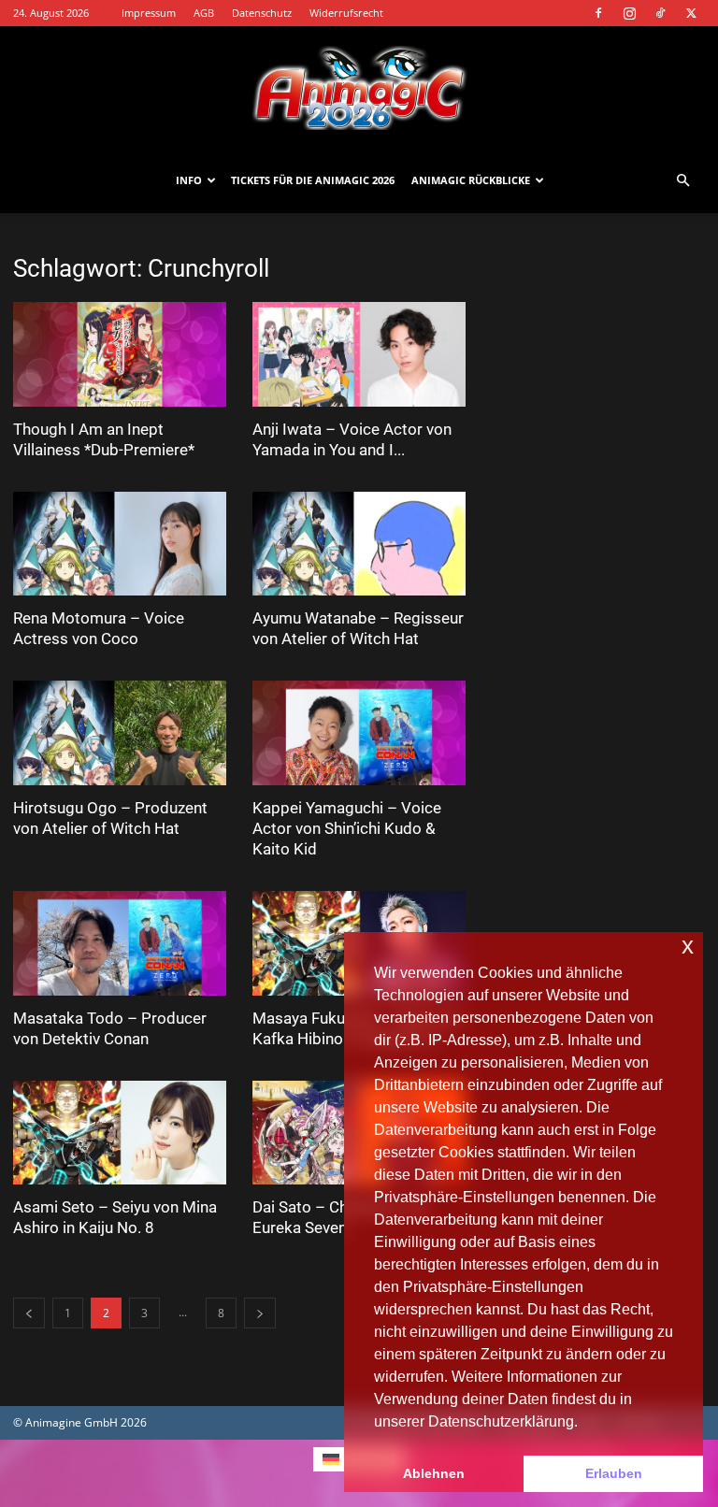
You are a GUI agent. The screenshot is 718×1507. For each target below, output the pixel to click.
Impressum (149, 13)
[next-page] (260, 1313)
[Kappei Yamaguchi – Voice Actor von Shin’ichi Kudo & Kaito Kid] (359, 733)
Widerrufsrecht (346, 13)
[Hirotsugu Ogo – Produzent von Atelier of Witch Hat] (119, 733)
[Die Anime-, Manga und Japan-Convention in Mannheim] (359, 88)
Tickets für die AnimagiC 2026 (313, 180)
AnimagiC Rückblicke (470, 180)
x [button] (688, 945)
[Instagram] (629, 13)
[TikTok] (660, 13)
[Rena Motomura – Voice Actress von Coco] (119, 544)
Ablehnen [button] (434, 1473)
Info (189, 180)
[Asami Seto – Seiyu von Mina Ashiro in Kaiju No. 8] (119, 1133)
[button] (682, 181)
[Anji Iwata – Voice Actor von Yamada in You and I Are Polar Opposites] (359, 354)
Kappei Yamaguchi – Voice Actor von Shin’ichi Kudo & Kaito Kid (346, 828)
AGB (204, 13)
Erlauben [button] (613, 1473)
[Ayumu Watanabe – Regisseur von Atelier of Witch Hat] (359, 544)
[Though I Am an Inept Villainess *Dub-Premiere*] (119, 354)
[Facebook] (598, 13)
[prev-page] (29, 1313)
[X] (691, 13)
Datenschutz (262, 13)
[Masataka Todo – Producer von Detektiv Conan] (119, 943)
